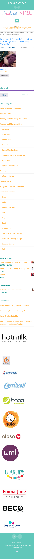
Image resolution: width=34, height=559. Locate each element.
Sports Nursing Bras (10, 166)
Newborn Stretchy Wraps (12, 239)
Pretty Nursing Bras (10, 150)
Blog (13, 542)
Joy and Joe (6, 228)
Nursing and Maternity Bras (11, 124)
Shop (28, 541)
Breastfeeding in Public (9, 316)
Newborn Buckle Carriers (12, 233)
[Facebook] (15, 7)
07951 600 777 (17, 2)
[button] (17, 20)
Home (1, 32)
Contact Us (19, 542)
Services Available (20, 541)
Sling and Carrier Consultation (12, 186)
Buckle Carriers (8, 207)
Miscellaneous (5, 113)
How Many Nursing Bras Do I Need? (14, 306)
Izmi (4, 223)
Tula (4, 249)
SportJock (6, 160)
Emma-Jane (6, 140)
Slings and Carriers (7, 192)
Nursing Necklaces (7, 171)
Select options (4, 75)
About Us (11, 541)
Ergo (4, 218)
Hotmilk (5, 145)
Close (4, 213)
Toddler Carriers (8, 244)
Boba (4, 202)
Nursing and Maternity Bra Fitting (13, 119)
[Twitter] (18, 7)
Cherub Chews (8, 176)
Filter (4, 95)
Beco (4, 197)
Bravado (5, 129)
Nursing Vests (5, 181)
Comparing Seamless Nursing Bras (13, 311)
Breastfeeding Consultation (10, 108)
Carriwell (6, 134)
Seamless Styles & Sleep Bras (13, 155)
